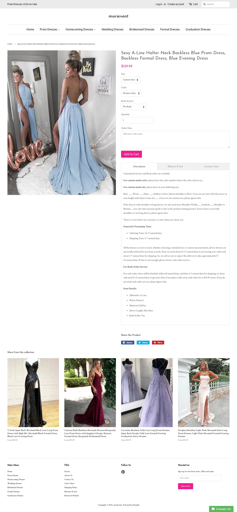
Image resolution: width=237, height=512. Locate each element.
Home (30, 29)
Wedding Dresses (113, 29)
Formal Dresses (170, 29)
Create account (176, 4)
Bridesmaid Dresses (141, 29)
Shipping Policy (70, 487)
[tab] (139, 166)
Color (123, 87)
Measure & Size (70, 491)
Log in (159, 4)
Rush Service (127, 101)
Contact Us (69, 479)
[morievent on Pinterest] (123, 473)
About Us (68, 475)
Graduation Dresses (198, 29)
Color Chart (69, 483)
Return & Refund (71, 495)
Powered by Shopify (131, 505)
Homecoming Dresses (80, 29)
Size (123, 74)
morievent (118, 16)
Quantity (125, 114)
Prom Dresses (49, 29)
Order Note (126, 128)
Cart (195, 4)
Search (67, 471)
